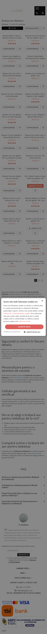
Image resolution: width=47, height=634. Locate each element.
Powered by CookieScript (11, 332)
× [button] (42, 301)
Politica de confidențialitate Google (16, 313)
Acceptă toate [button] (24, 327)
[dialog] (23, 317)
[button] (32, 332)
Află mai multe (24, 321)
